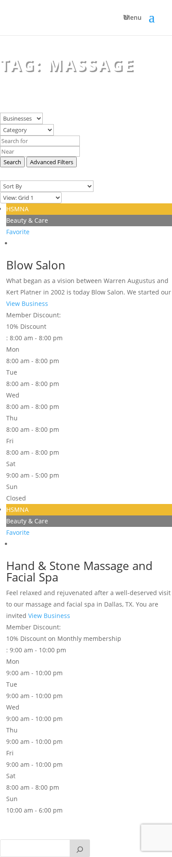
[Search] (80, 848)
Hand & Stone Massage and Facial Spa (79, 571)
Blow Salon (35, 265)
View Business (27, 303)
